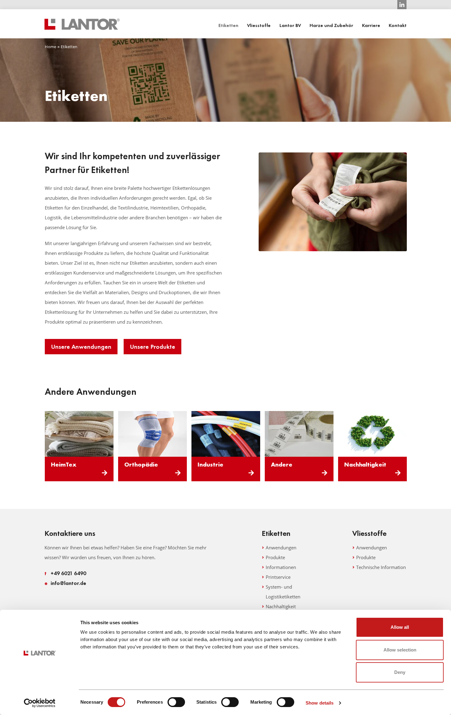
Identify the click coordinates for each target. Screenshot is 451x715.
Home (50, 46)
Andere (281, 464)
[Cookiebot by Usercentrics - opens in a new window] (40, 703)
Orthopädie (141, 464)
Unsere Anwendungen (81, 347)
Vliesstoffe (259, 25)
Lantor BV (290, 25)
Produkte (275, 557)
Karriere (371, 25)
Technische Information (381, 567)
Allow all (400, 627)
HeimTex (63, 464)
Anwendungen (281, 547)
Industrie (210, 464)
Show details (319, 702)
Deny (399, 672)
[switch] (176, 702)
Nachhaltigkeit (365, 464)
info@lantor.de (65, 582)
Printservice (278, 577)
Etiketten (228, 25)
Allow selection (400, 649)
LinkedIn (402, 4)
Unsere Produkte (152, 347)
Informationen (281, 567)
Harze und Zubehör (331, 25)
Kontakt (398, 25)
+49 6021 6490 (65, 573)
